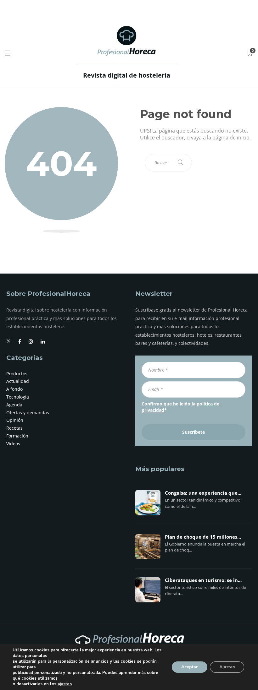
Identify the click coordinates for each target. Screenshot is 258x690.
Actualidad (17, 381)
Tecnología (17, 397)
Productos (16, 374)
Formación (17, 436)
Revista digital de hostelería (126, 75)
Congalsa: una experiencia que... (203, 493)
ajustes (65, 684)
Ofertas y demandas (27, 413)
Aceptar (189, 667)
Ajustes (227, 667)
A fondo (14, 389)
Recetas (14, 428)
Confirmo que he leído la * (180, 407)
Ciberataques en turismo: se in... (203, 580)
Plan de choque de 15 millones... (203, 537)
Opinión (14, 420)
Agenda (14, 405)
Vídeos (13, 444)
